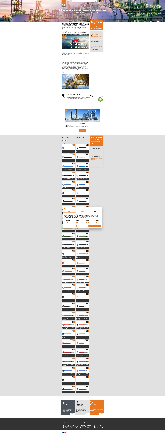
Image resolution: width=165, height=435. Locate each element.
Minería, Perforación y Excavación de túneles (96, 43)
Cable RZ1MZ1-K (79, 239)
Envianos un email (69, 430)
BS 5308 (65, 52)
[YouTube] (67, 432)
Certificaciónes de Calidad (100, 423)
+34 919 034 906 (64, 430)
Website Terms (92, 431)
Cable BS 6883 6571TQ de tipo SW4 (67, 230)
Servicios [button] (86, 1)
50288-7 (83, 51)
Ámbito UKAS (101, 430)
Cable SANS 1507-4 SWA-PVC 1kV (67, 392)
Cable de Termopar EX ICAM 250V (81, 282)
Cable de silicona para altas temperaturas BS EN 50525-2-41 (67, 257)
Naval (92, 45)
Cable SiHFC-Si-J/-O (79, 265)
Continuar (72, 413)
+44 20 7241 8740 (95, 34)
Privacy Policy (97, 431)
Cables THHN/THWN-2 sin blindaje (67, 204)
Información (71, 145)
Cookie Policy (101, 431)
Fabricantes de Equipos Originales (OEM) (96, 47)
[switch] (77, 222)
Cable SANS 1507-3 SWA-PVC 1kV (81, 392)
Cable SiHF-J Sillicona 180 (66, 265)
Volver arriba (100, 417)
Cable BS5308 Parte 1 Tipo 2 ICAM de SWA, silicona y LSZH (68, 356)
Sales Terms (92, 430)
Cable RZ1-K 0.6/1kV (79, 230)
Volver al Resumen (95, 49)
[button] (61, 121)
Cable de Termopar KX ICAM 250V (81, 274)
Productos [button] (81, 1)
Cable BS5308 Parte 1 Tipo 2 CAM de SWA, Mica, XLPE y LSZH (82, 346)
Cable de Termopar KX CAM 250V (67, 282)
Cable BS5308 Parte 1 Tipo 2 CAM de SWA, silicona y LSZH (82, 356)
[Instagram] (64, 432)
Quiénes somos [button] (75, 1)
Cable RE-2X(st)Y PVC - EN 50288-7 (67, 169)
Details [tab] (82, 211)
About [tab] (95, 211)
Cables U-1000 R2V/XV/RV (66, 247)
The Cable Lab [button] (91, 1)
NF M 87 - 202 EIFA (65, 195)
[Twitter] (63, 432)
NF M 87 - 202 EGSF (79, 187)
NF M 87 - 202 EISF (79, 195)
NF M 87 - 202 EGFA (65, 187)
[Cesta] (74, 145)
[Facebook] (65, 432)
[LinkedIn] (62, 432)
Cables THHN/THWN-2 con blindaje (82, 204)
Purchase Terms (96, 430)
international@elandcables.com (96, 36)
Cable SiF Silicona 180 (65, 274)
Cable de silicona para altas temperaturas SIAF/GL (80, 257)
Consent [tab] (69, 211)
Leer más (101, 104)
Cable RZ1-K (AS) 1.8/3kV (66, 239)
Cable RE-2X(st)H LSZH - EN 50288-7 (67, 150)
